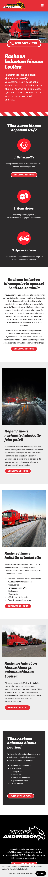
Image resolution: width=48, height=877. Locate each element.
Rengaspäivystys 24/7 (17, 588)
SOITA (24, 174)
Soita (17, 707)
